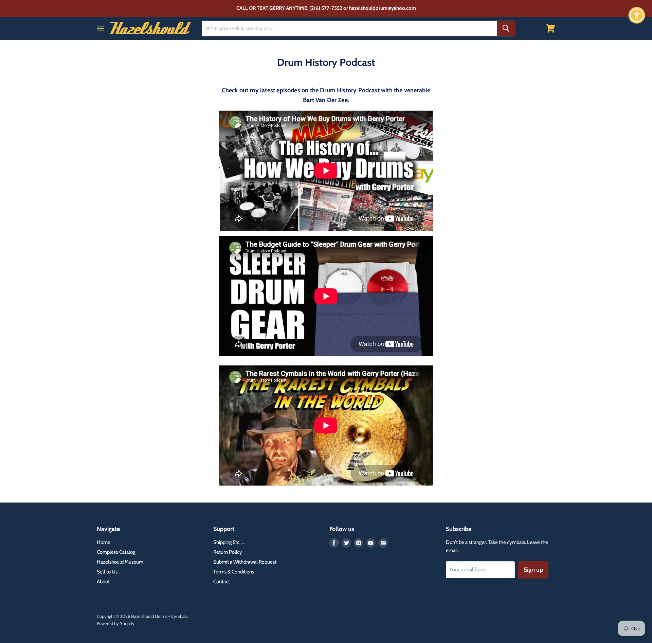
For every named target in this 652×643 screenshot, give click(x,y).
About (103, 582)
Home (103, 542)
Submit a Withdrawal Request (244, 562)
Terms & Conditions (233, 572)
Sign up (533, 569)
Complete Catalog (116, 552)
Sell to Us (107, 572)
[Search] (506, 28)
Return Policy (227, 552)
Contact (221, 582)
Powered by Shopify (115, 623)
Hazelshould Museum (120, 562)
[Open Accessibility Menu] (636, 15)
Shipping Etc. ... (228, 542)
